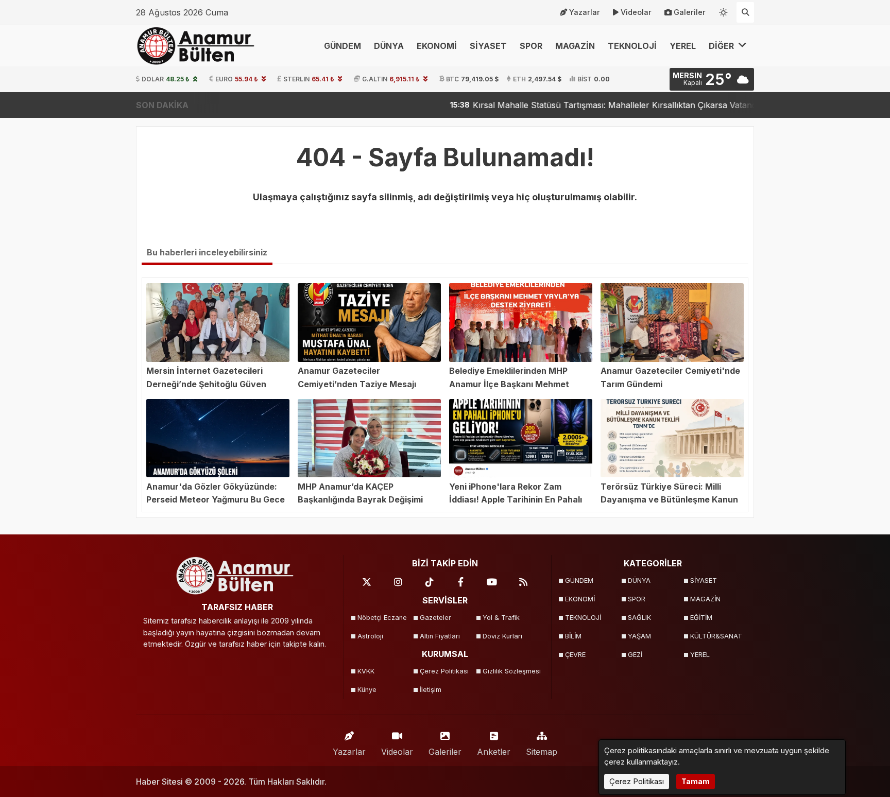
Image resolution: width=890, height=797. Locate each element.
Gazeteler (435, 617)
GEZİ (635, 655)
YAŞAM (639, 636)
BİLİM (573, 636)
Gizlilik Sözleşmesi (511, 671)
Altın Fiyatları (440, 636)
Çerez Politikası (444, 671)
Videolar (636, 12)
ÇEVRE (575, 655)
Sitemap (541, 752)
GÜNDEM (342, 46)
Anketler (493, 752)
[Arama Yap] (745, 12)
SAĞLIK (639, 617)
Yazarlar (584, 12)
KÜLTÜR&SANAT (716, 636)
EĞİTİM (701, 617)
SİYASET (488, 46)
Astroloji (370, 636)
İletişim (430, 690)
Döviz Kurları (502, 636)
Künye (366, 690)
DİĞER (722, 46)
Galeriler (690, 12)
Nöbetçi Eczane (382, 617)
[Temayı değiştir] (723, 10)
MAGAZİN (575, 46)
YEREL (683, 46)
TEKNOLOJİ (632, 46)
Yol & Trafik (501, 617)
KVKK (365, 671)
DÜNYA (389, 46)
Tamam (695, 781)
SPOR (531, 46)
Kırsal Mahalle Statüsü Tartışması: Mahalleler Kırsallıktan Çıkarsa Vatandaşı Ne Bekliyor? (598, 105)
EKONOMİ (437, 46)
